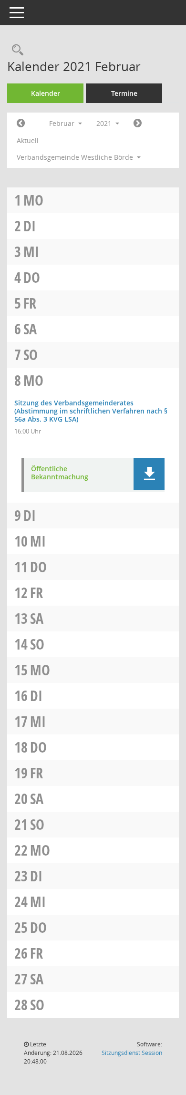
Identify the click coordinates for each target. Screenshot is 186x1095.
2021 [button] (105, 123)
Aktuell (28, 140)
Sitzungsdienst (132, 1053)
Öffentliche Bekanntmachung (59, 473)
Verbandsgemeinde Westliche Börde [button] (76, 157)
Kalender (45, 93)
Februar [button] (62, 123)
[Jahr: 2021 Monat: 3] (137, 123)
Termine (124, 93)
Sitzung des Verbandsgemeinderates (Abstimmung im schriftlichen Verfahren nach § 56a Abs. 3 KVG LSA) (90, 411)
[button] (149, 474)
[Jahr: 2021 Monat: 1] (21, 123)
